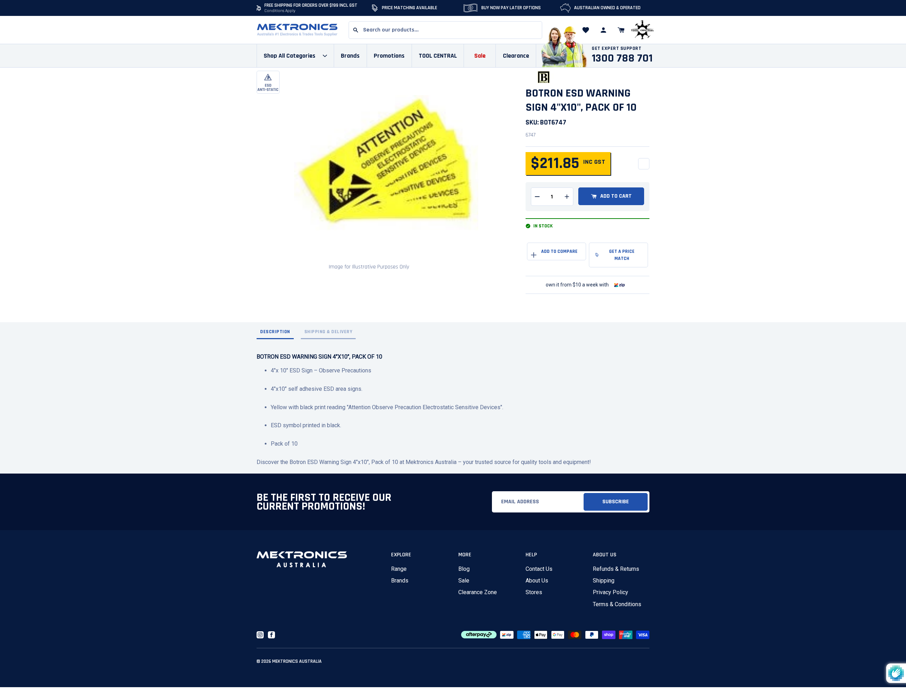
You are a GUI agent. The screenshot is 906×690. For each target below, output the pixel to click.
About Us (537, 580)
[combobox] (445, 30)
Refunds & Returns (616, 569)
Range (399, 569)
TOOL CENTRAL (438, 56)
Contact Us (539, 569)
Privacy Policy (610, 592)
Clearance (516, 56)
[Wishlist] (586, 30)
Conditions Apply (280, 10)
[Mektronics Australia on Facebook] (271, 634)
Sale (463, 580)
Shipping (603, 580)
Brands (399, 580)
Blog (464, 569)
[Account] (603, 30)
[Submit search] (356, 30)
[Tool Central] (642, 30)
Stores (534, 592)
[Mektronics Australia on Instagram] (260, 634)
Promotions (389, 56)
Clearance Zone (477, 592)
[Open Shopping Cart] (621, 30)
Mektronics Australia (297, 661)
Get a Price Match (622, 255)
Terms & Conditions (617, 604)
